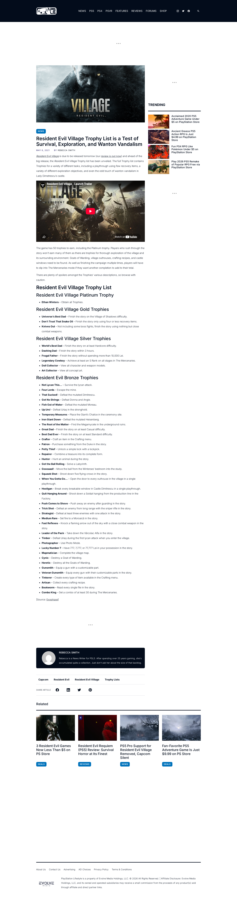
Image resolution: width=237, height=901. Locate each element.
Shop (163, 10)
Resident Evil (61, 679)
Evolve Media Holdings (111, 878)
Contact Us (54, 869)
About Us (41, 869)
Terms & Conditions (122, 869)
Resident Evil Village (87, 679)
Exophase (52, 599)
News (82, 10)
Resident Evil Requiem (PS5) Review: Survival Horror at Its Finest (96, 750)
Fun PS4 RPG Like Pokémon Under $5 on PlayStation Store (184, 149)
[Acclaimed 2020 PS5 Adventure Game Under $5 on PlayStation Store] (158, 122)
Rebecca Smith (66, 150)
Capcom (43, 679)
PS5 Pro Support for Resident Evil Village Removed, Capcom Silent (136, 752)
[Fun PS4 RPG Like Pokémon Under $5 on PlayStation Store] (158, 152)
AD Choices (85, 869)
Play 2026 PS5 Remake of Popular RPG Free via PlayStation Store (185, 164)
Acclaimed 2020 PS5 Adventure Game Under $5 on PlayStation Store (185, 119)
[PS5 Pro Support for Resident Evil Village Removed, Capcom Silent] (139, 728)
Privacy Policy (101, 869)
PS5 (91, 10)
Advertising (69, 869)
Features (121, 10)
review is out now (111, 156)
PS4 (99, 10)
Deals (41, 764)
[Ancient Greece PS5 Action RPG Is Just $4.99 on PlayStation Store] (158, 137)
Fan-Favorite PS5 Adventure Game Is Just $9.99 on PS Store (181, 750)
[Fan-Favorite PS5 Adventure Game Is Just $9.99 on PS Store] (181, 728)
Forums (151, 10)
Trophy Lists (112, 679)
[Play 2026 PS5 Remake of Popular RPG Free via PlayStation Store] (158, 167)
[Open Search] (198, 11)
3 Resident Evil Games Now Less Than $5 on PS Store (53, 750)
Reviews (137, 10)
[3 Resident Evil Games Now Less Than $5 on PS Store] (55, 728)
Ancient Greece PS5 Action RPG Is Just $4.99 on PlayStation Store (183, 135)
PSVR (109, 10)
